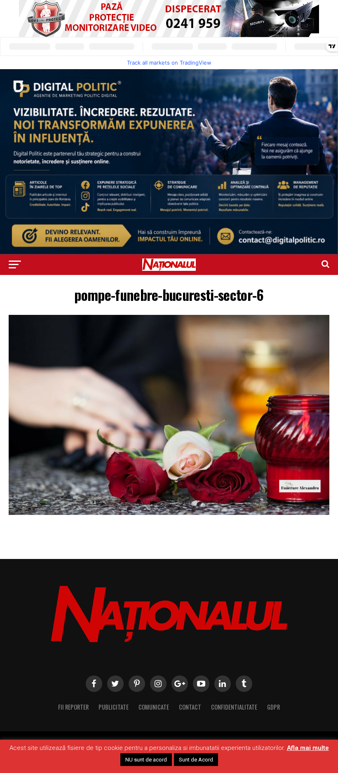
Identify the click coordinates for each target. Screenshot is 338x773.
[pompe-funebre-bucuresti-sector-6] (169, 513)
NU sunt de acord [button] (146, 760)
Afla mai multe (308, 748)
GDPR (273, 707)
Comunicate (153, 707)
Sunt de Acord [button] (196, 760)
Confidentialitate (234, 707)
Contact (190, 707)
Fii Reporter (73, 707)
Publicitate (114, 707)
